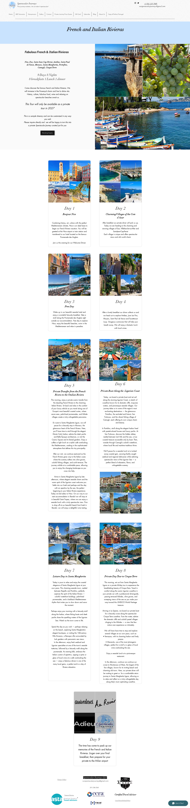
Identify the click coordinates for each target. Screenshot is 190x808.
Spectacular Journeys (27, 3)
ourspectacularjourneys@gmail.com (152, 6)
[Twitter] (138, 3)
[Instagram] (135, 3)
